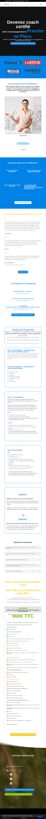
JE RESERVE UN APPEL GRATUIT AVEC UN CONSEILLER (19, 789)
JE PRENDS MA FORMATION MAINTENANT (23, 314)
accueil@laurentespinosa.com (16, 766)
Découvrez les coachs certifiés (23, 202)
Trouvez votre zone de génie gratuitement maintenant (18, 794)
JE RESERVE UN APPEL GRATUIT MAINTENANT (23, 43)
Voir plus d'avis (23, 272)
